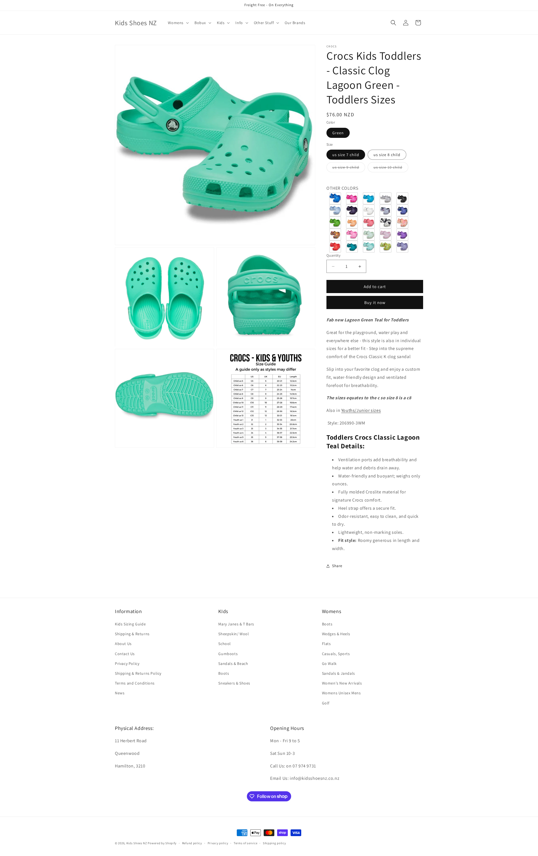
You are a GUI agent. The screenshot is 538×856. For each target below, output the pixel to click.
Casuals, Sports (336, 653)
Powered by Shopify (162, 843)
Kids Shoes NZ (136, 843)
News (119, 693)
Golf (326, 703)
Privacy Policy (127, 663)
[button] (177, 23)
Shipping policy (274, 843)
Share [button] (337, 565)
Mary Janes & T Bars (236, 624)
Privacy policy (218, 843)
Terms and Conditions (135, 683)
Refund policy (192, 843)
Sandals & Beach (233, 663)
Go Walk (329, 663)
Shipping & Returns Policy (138, 673)
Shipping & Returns (132, 634)
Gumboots (228, 653)
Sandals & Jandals (338, 673)
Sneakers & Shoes (234, 683)
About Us (123, 643)
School (224, 643)
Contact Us (125, 653)
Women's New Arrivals (342, 683)
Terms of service (245, 843)
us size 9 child (348, 168)
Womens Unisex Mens (341, 693)
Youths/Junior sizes (361, 410)
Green (338, 132)
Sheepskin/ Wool (233, 634)
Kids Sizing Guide (130, 624)
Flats (326, 643)
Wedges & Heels (336, 634)
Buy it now (375, 302)
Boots (223, 673)
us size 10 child (391, 168)
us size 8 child (387, 154)
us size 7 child (345, 154)
